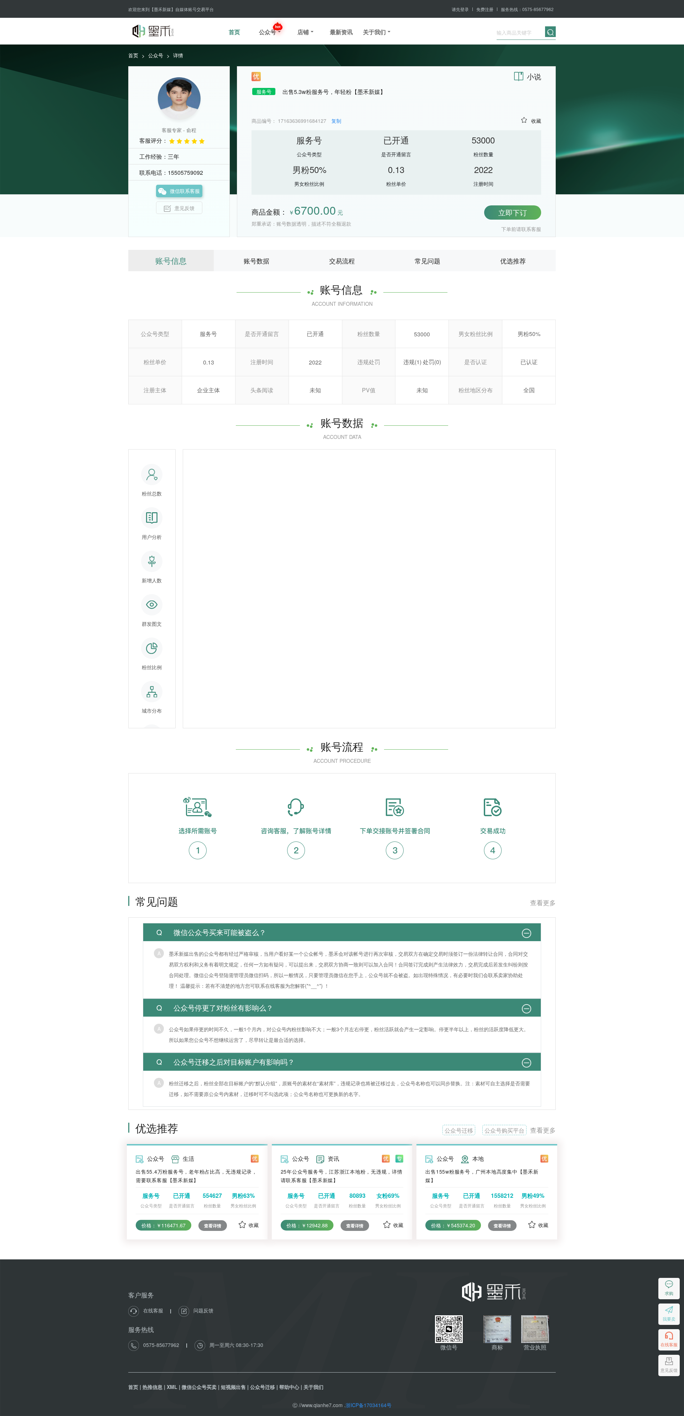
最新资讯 (341, 32)
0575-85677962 (161, 1344)
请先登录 (460, 9)
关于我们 (313, 1386)
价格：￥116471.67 (163, 1225)
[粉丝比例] (152, 648)
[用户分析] (152, 518)
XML (172, 1386)
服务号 (263, 91)
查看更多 (543, 902)
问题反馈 (202, 1310)
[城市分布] (152, 691)
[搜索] (550, 31)
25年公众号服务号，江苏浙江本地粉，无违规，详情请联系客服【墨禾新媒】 (342, 1176)
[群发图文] (152, 604)
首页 (234, 32)
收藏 (536, 120)
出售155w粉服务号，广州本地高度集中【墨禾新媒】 (481, 1176)
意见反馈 (185, 207)
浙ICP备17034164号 (369, 1405)
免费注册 (484, 9)
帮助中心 (289, 1386)
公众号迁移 (459, 1130)
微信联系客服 (185, 190)
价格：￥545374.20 (453, 1225)
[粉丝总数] (152, 474)
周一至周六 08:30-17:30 (235, 1344)
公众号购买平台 (504, 1130)
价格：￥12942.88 (307, 1225)
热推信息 (152, 1386)
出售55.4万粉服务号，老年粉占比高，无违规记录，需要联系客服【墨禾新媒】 (196, 1176)
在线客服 (153, 1310)
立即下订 (512, 212)
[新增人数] (152, 561)
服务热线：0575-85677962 (527, 9)
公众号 (155, 55)
